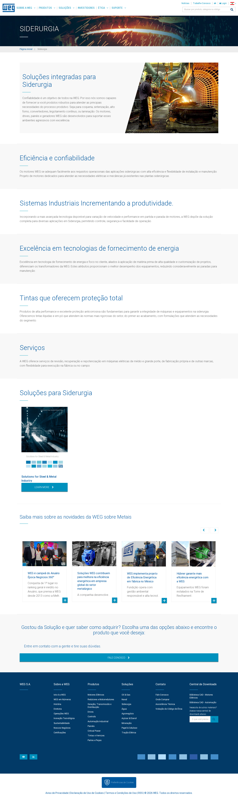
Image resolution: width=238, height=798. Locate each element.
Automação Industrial (98, 721)
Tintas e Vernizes (96, 735)
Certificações (60, 732)
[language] (233, 3)
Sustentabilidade (62, 723)
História (57, 704)
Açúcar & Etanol (129, 718)
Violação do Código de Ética (169, 709)
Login (224, 3)
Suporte (117, 7)
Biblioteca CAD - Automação (203, 702)
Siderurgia (126, 704)
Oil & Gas (126, 695)
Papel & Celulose (129, 728)
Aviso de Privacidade (56, 793)
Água (124, 709)
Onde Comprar (162, 699)
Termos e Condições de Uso (121, 793)
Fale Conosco (116, 657)
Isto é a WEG (60, 695)
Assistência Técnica (165, 704)
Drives (91, 712)
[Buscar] (231, 10)
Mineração (127, 723)
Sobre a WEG (24, 7)
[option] (44, 449)
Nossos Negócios (62, 728)
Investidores (86, 7)
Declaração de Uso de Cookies (87, 793)
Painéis (91, 726)
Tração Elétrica (129, 732)
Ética (101, 7)
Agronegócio (128, 713)
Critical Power (94, 731)
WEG (7, 8)
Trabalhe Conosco (201, 3)
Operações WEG (61, 713)
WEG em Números (62, 699)
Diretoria (58, 709)
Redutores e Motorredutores (101, 699)
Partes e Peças (95, 740)
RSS (140, 793)
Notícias (185, 3)
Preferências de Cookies (122, 782)
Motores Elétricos (96, 695)
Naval (124, 699)
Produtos (45, 7)
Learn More (41, 487)
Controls (92, 716)
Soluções (65, 7)
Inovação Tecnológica (64, 718)
